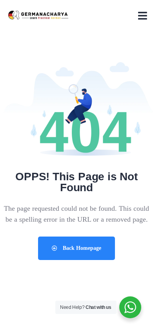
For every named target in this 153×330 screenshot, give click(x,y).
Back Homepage (81, 248)
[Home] (38, 15)
